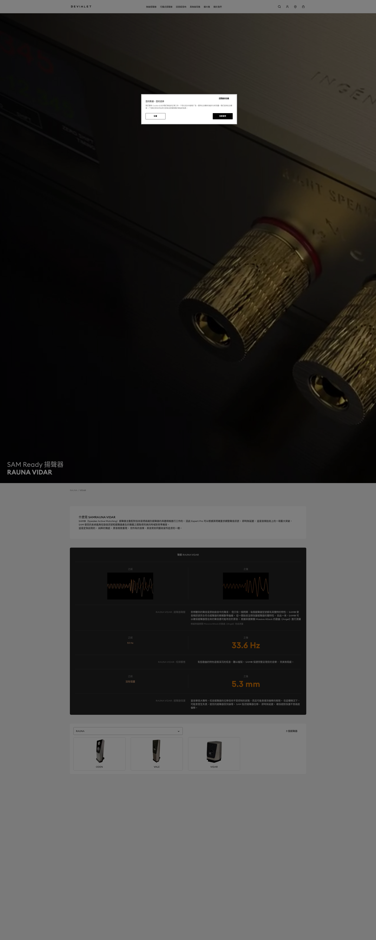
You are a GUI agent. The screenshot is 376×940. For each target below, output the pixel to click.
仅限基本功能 (224, 98)
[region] (189, 109)
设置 (155, 116)
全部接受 (222, 116)
